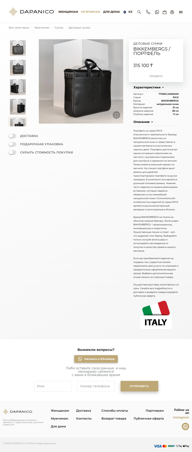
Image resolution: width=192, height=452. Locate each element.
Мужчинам (90, 12)
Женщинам (68, 12)
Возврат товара (113, 418)
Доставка (83, 410)
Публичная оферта (149, 418)
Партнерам (155, 410)
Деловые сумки (79, 27)
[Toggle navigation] (181, 10)
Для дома (111, 12)
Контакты (84, 418)
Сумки (59, 27)
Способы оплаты (114, 410)
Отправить (139, 386)
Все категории (19, 27)
